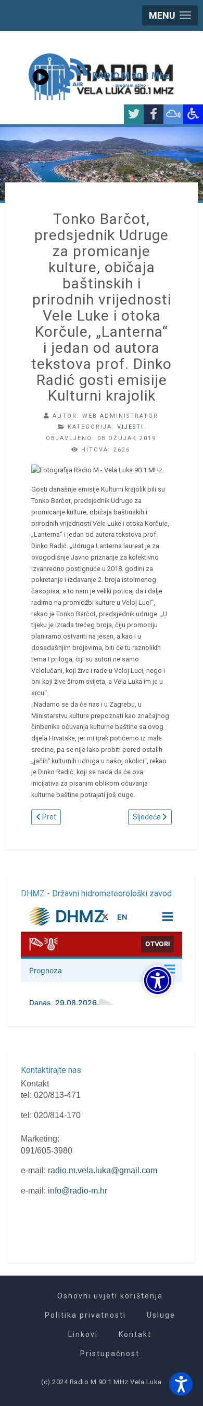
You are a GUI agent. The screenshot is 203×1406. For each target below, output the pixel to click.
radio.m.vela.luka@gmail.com (102, 1170)
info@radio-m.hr (77, 1190)
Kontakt (135, 1334)
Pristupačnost (109, 1353)
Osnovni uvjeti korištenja (110, 1296)
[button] (181, 1384)
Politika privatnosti (85, 1315)
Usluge (161, 1315)
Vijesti (130, 426)
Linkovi (83, 1334)
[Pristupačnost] (193, 114)
